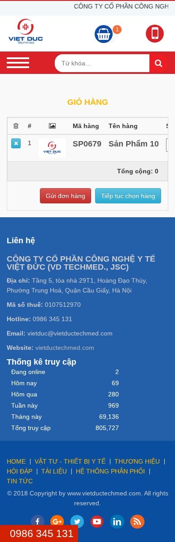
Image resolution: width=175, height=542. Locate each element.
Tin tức (20, 481)
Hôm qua (24, 394)
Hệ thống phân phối (110, 471)
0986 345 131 (42, 533)
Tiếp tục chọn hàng (128, 195)
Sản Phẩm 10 (134, 143)
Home (16, 461)
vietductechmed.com (64, 347)
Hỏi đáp (19, 471)
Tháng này (26, 416)
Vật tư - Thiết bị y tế (70, 461)
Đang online (28, 371)
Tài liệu (54, 471)
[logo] (25, 30)
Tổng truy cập (31, 427)
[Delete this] (16, 143)
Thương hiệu (137, 461)
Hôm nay (24, 383)
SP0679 (87, 143)
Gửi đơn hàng (65, 195)
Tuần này (24, 405)
